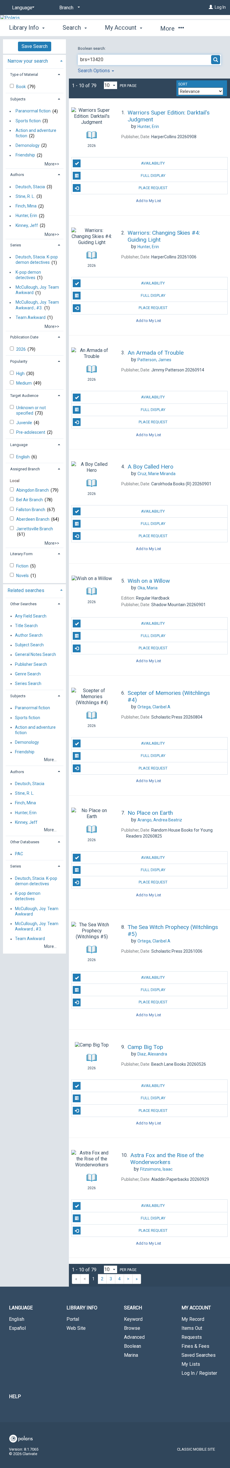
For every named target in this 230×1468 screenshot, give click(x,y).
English (23, 456)
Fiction (22, 566)
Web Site (76, 1328)
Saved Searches (198, 1355)
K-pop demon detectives (28, 275)
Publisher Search (31, 664)
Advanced (134, 1337)
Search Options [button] (94, 70)
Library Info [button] (24, 27)
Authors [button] (17, 174)
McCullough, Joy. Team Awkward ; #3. (37, 305)
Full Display (153, 175)
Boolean (132, 1346)
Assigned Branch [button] (25, 469)
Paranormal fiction (33, 111)
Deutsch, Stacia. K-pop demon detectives (37, 260)
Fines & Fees (195, 1346)
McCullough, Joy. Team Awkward (37, 290)
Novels (23, 575)
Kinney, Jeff (27, 225)
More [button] (168, 28)
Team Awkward (31, 317)
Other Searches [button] (23, 604)
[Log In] (211, 7)
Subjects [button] (17, 99)
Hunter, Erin (26, 215)
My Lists (190, 1364)
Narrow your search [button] (27, 61)
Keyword (133, 1319)
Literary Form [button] (21, 554)
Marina (131, 1355)
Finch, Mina (26, 206)
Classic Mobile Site (196, 1449)
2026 (21, 349)
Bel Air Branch (30, 499)
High (20, 373)
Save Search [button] (35, 46)
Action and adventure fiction (36, 133)
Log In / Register (199, 1373)
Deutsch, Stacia (30, 186)
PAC (19, 854)
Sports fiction (28, 120)
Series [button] (15, 245)
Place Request (153, 188)
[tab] (34, 60)
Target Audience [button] (24, 395)
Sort (182, 84)
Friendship (25, 155)
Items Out (191, 1328)
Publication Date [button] (24, 337)
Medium (24, 383)
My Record (192, 1319)
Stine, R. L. (25, 196)
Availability (153, 163)
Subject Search (29, 645)
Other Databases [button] (24, 842)
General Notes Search (35, 654)
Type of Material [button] (24, 74)
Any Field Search (30, 616)
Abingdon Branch (33, 490)
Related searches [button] (25, 590)
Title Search (26, 625)
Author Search (29, 635)
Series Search (28, 683)
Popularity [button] (18, 361)
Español (17, 1328)
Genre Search (28, 673)
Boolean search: (92, 48)
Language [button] (19, 444)
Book (21, 86)
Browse (132, 1328)
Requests (191, 1337)
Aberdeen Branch (33, 519)
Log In (220, 7)
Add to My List (148, 200)
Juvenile (24, 422)
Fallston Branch (31, 509)
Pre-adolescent (31, 432)
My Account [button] (121, 27)
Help (15, 1396)
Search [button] (72, 27)
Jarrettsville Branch (34, 528)
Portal (72, 1319)
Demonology (28, 145)
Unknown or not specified (31, 410)
